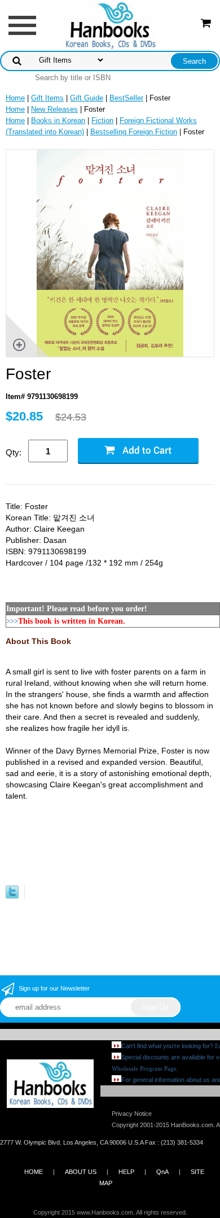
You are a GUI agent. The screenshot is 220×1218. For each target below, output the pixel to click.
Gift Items (47, 98)
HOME (33, 1171)
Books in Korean (58, 120)
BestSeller (126, 98)
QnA (162, 1171)
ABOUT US (80, 1171)
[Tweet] (12, 896)
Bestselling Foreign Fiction (133, 132)
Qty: (13, 452)
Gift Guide (86, 98)
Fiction (102, 120)
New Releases (54, 109)
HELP (126, 1171)
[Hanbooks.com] (110, 24)
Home (15, 98)
